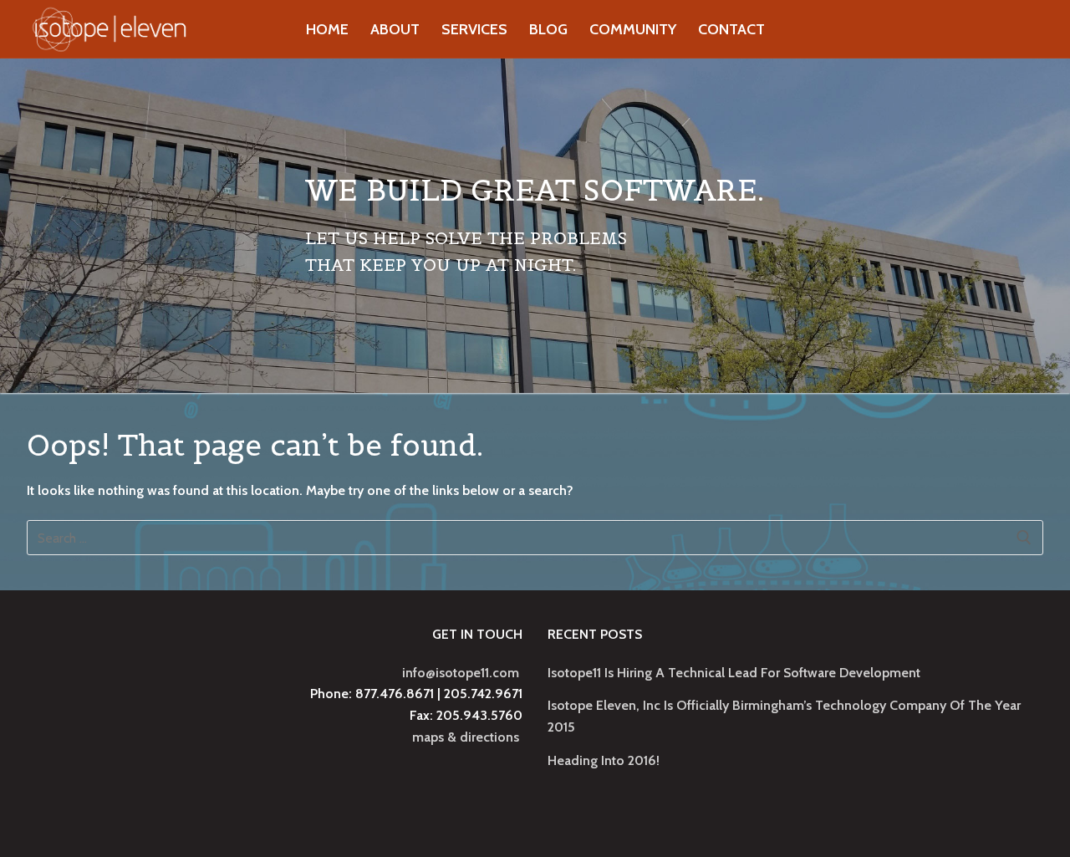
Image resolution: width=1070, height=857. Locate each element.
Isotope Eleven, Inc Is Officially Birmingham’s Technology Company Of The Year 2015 (784, 716)
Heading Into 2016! (604, 760)
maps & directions (465, 737)
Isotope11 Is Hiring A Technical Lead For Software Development (734, 673)
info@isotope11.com (460, 673)
